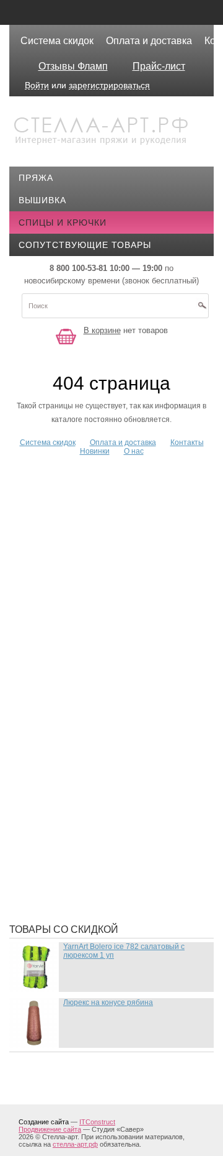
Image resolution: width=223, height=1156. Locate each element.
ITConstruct (97, 1122)
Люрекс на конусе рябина (108, 1002)
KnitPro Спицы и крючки (90, 617)
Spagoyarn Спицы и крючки (97, 672)
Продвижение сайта (50, 1129)
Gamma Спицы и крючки (87, 548)
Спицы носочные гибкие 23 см (105, 833)
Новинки (95, 451)
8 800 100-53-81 (78, 268)
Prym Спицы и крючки (82, 654)
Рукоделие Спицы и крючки (97, 815)
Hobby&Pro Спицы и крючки (98, 567)
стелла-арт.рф (75, 1144)
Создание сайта (44, 1122)
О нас (134, 451)
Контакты (187, 442)
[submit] (202, 309)
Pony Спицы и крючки (82, 635)
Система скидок (57, 40)
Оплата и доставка (149, 40)
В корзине (102, 330)
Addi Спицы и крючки (81, 467)
